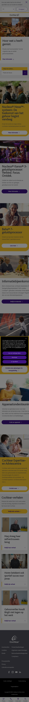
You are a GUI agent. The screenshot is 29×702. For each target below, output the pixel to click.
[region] (14, 351)
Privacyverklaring (18, 347)
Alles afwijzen (14, 357)
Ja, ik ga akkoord (14, 361)
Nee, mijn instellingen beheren (14, 353)
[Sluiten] (26, 338)
